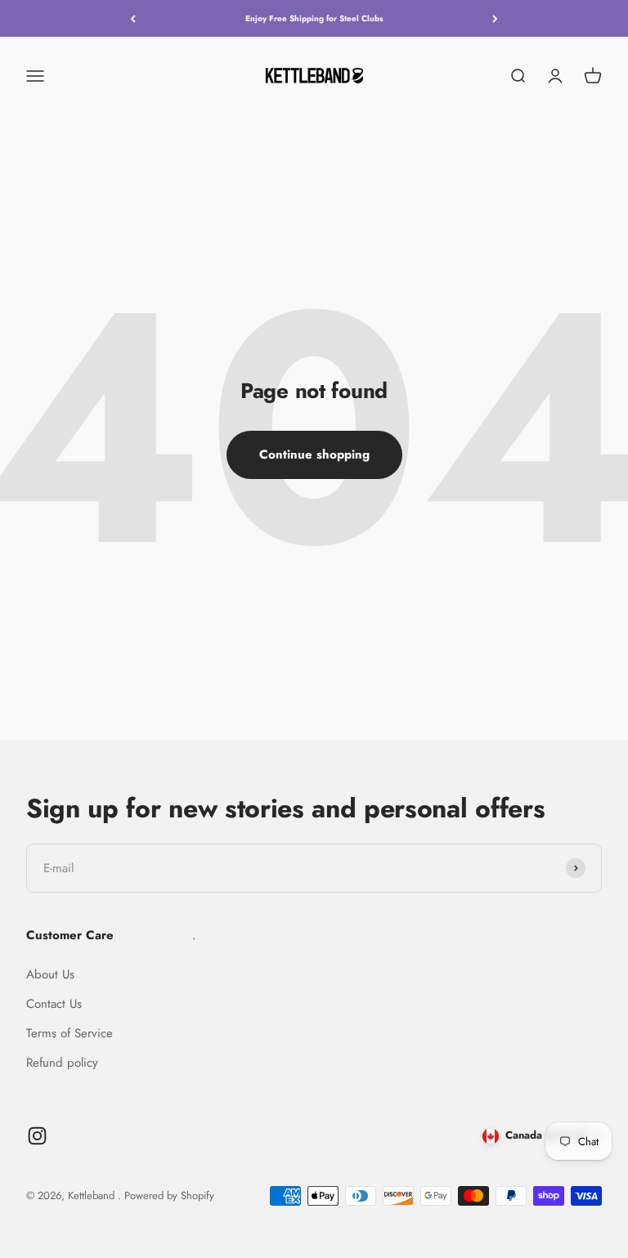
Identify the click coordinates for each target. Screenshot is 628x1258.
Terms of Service (69, 1033)
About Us (50, 974)
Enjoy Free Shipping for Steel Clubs (314, 18)
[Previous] (133, 18)
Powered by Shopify (169, 1195)
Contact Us (54, 1004)
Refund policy (62, 1063)
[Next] (495, 18)
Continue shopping (314, 454)
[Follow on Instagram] (37, 1136)
